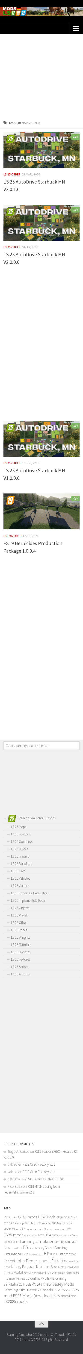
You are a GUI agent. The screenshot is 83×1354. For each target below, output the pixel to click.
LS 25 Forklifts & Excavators (30, 893)
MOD (76, 1267)
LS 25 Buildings (21, 863)
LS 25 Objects (20, 908)
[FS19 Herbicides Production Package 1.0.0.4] (41, 511)
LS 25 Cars (18, 871)
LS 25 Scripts (19, 967)
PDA (52, 1272)
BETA (41, 1235)
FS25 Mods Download (32, 1295)
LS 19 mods (11, 536)
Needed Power (22, 1273)
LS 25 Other (12, 174)
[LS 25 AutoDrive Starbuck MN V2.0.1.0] (41, 150)
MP (5, 1272)
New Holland (39, 1272)
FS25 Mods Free (64, 1295)
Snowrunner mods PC (57, 1229)
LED (40, 1261)
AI (25, 1235)
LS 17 (59, 1260)
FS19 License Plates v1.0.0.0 (45, 1179)
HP (46, 1253)
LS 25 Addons (20, 974)
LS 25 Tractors (20, 834)
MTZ (10, 1272)
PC (48, 1272)
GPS (40, 1254)
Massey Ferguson (23, 1266)
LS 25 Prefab (19, 915)
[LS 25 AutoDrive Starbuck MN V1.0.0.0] (41, 439)
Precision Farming (65, 1272)
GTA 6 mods (27, 1217)
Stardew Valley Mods (55, 1284)
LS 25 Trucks (19, 849)
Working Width (39, 1278)
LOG (45, 1261)
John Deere (26, 1260)
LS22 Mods (57, 1223)
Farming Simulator (36, 1241)
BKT (54, 1235)
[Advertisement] (41, 75)
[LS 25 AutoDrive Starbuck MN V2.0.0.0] (41, 223)
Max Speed (67, 1267)
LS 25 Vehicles (20, 878)
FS (25, 1247)
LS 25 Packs (19, 930)
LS (51, 1259)
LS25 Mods (62, 1290)
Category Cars (64, 1235)
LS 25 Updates (20, 952)
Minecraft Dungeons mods (28, 1229)
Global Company (28, 1254)
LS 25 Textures (20, 959)
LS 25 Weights (20, 937)
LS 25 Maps (18, 827)
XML (52, 1279)
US (27, 1278)
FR (21, 1248)
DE (13, 1241)
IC (57, 1254)
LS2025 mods (15, 1301)
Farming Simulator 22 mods (31, 1223)
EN (17, 1241)
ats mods (62, 1217)
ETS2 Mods (47, 1217)
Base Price (32, 1235)
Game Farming (36, 1248)
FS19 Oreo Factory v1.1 (39, 1164)
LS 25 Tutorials (21, 945)
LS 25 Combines (22, 841)
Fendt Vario (13, 1248)
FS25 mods (13, 1234)
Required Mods (17, 1278)
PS (77, 1273)
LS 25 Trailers (20, 856)
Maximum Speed (48, 1266)
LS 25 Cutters (20, 886)
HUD (52, 1254)
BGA (48, 1235)
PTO (6, 1278)
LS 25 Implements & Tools (28, 900)
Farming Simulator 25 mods (28, 1290)
